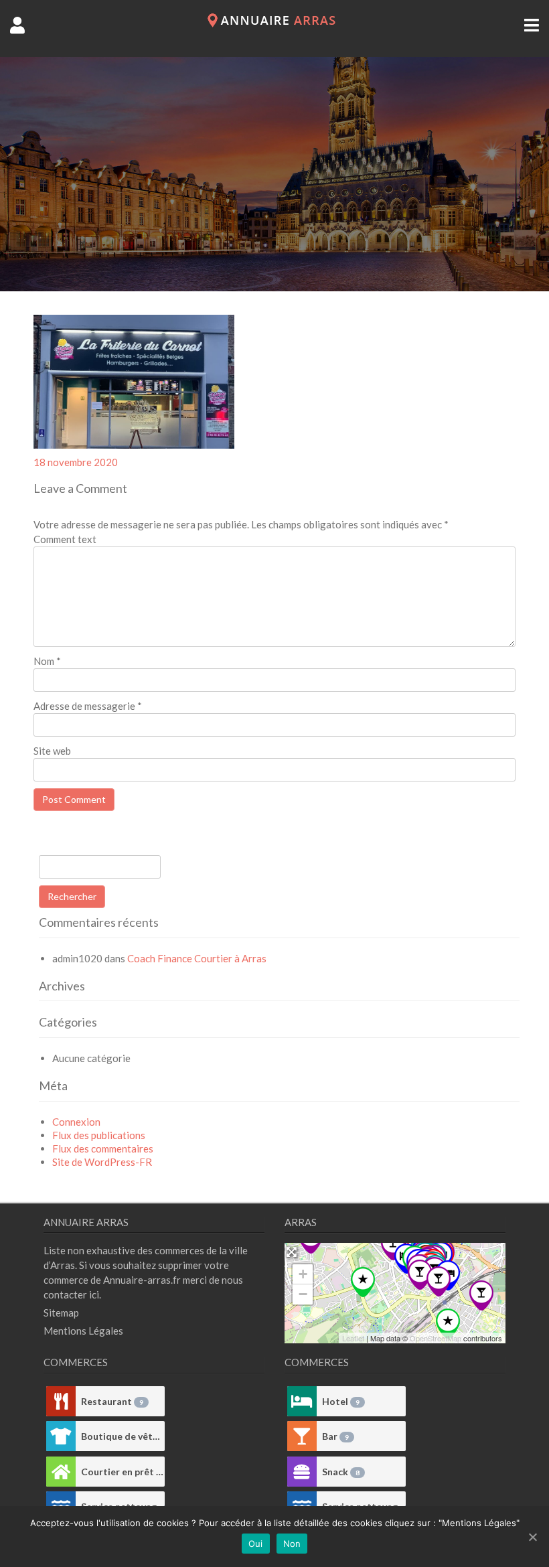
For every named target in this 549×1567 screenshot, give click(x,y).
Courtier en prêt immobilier (123, 1471)
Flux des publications (98, 1135)
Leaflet (353, 1338)
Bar (335, 1436)
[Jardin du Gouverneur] (363, 1282)
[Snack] (302, 1472)
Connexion (76, 1122)
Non (292, 1543)
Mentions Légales (83, 1331)
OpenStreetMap (435, 1338)
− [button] (303, 1294)
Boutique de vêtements (123, 1436)
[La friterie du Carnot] (393, 1245)
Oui (255, 1543)
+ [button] (303, 1274)
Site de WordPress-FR (102, 1162)
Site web (52, 751)
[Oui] (532, 1537)
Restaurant (112, 1401)
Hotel (341, 1401)
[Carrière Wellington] (448, 1324)
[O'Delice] (438, 1281)
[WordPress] (275, 23)
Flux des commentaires (102, 1148)
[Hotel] (302, 1401)
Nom (47, 661)
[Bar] (302, 1436)
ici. (95, 1294)
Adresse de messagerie (87, 706)
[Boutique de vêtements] (61, 1436)
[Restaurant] (61, 1401)
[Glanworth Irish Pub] (420, 1275)
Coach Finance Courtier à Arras (196, 958)
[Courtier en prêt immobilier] (61, 1472)
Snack (341, 1471)
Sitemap (61, 1313)
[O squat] (481, 1295)
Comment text (64, 539)
